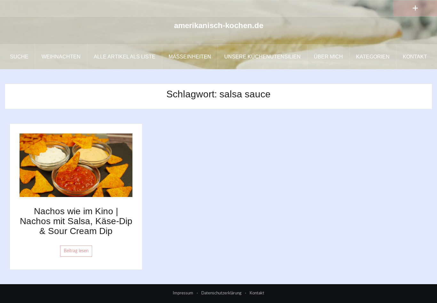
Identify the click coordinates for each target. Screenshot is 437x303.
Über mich (328, 56)
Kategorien (373, 56)
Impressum (183, 293)
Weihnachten (61, 56)
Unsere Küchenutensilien (262, 56)
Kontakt (415, 56)
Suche (19, 56)
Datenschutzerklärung (221, 293)
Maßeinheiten (190, 56)
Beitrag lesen (76, 251)
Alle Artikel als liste (124, 56)
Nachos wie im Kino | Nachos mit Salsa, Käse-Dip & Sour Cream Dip (76, 221)
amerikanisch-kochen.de (218, 25)
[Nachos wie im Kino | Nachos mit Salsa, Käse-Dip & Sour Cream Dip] (76, 165)
